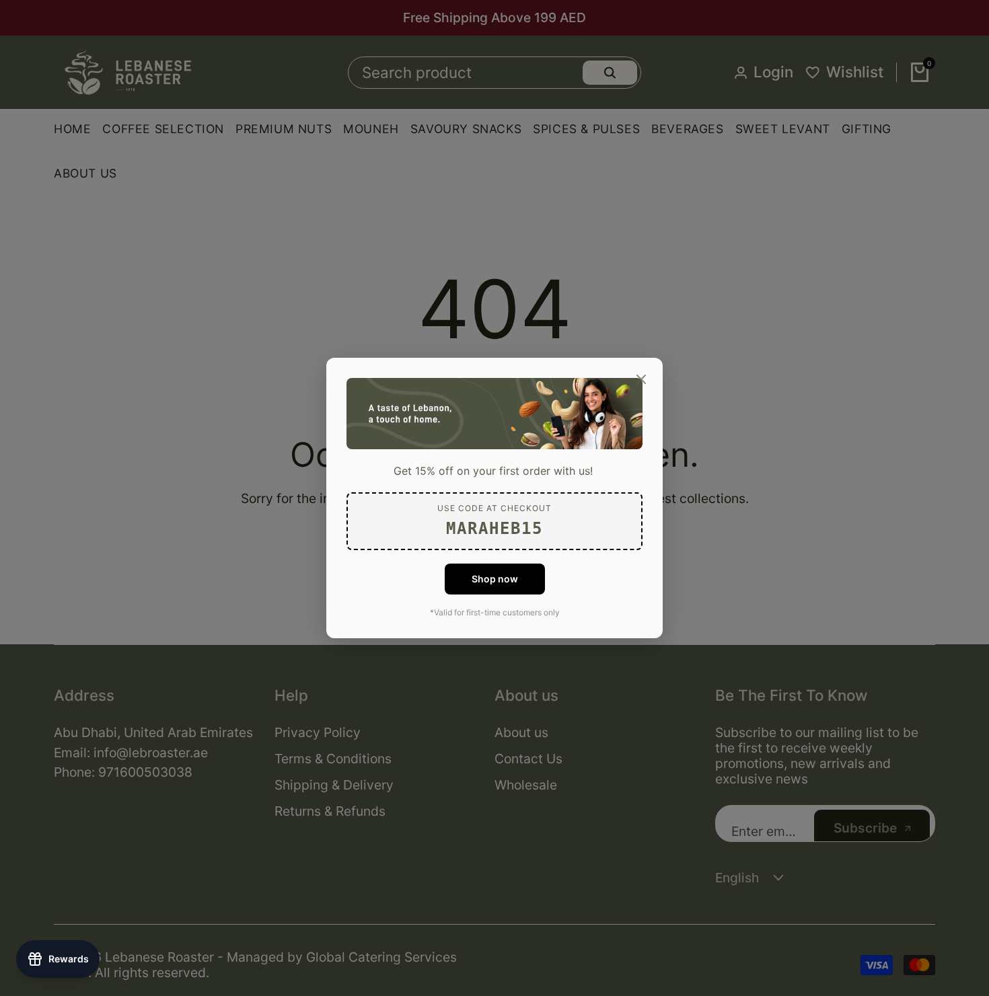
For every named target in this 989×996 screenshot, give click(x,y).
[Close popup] (641, 379)
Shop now (495, 578)
